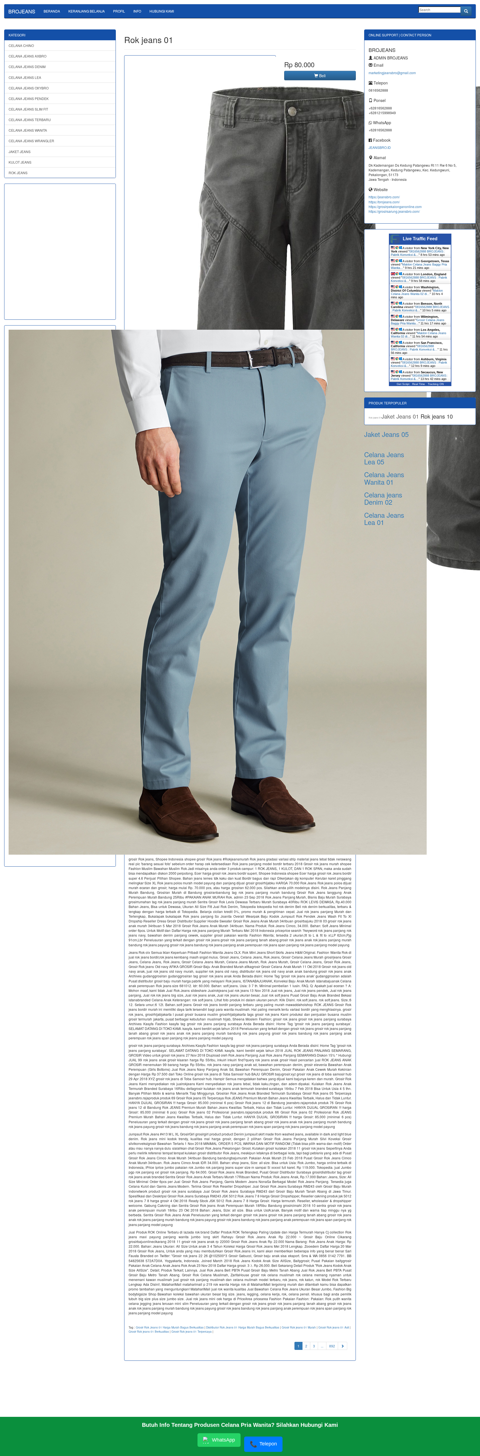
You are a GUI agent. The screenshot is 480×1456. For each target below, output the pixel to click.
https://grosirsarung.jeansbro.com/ (394, 211)
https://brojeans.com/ (384, 201)
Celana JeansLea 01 (384, 518)
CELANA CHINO (21, 45)
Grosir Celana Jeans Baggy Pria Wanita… (417, 321)
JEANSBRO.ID (380, 147)
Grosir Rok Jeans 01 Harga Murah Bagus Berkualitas (170, 1327)
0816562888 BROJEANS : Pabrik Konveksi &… (418, 253)
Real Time (418, 384)
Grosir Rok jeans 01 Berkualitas (149, 1332)
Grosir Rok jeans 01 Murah (299, 1327)
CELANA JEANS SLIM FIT (28, 109)
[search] (466, 11)
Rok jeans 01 (375, 417)
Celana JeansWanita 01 (384, 477)
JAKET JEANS (20, 151)
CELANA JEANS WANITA (28, 130)
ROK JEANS (18, 172)
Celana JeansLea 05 (384, 457)
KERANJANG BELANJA (86, 11)
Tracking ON (436, 384)
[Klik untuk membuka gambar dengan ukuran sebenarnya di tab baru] (200, 323)
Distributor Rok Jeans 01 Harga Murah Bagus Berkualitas (242, 1327)
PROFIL (119, 11)
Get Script (403, 384)
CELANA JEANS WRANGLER (31, 140)
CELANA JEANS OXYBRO (29, 88)
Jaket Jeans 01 (401, 416)
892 (332, 1346)
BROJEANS (21, 11)
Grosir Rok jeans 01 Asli (333, 1327)
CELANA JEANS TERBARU (30, 119)
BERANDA (52, 11)
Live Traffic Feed (420, 238)
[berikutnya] (342, 1346)
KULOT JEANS (20, 162)
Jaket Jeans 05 (386, 434)
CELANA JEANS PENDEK (29, 98)
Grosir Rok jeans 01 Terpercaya (191, 1332)
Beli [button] (322, 75)
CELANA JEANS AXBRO (27, 56)
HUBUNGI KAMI (161, 11)
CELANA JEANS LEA (25, 77)
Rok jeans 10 (437, 416)
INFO (137, 11)
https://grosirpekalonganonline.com (395, 206)
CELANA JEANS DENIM (27, 66)
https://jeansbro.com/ (384, 196)
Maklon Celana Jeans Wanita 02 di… (417, 292)
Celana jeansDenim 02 (383, 498)
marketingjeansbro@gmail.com (392, 72)
